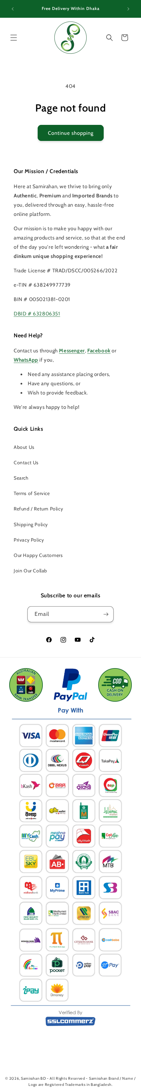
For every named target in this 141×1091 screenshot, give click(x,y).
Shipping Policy (31, 524)
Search (21, 478)
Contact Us (26, 462)
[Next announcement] (128, 8)
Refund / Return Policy (38, 509)
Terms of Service (32, 493)
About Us (24, 447)
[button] (13, 37)
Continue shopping (70, 133)
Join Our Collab (30, 571)
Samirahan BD (33, 1078)
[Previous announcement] (12, 8)
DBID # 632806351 (37, 314)
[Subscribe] (105, 614)
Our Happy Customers (38, 555)
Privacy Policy (29, 540)
